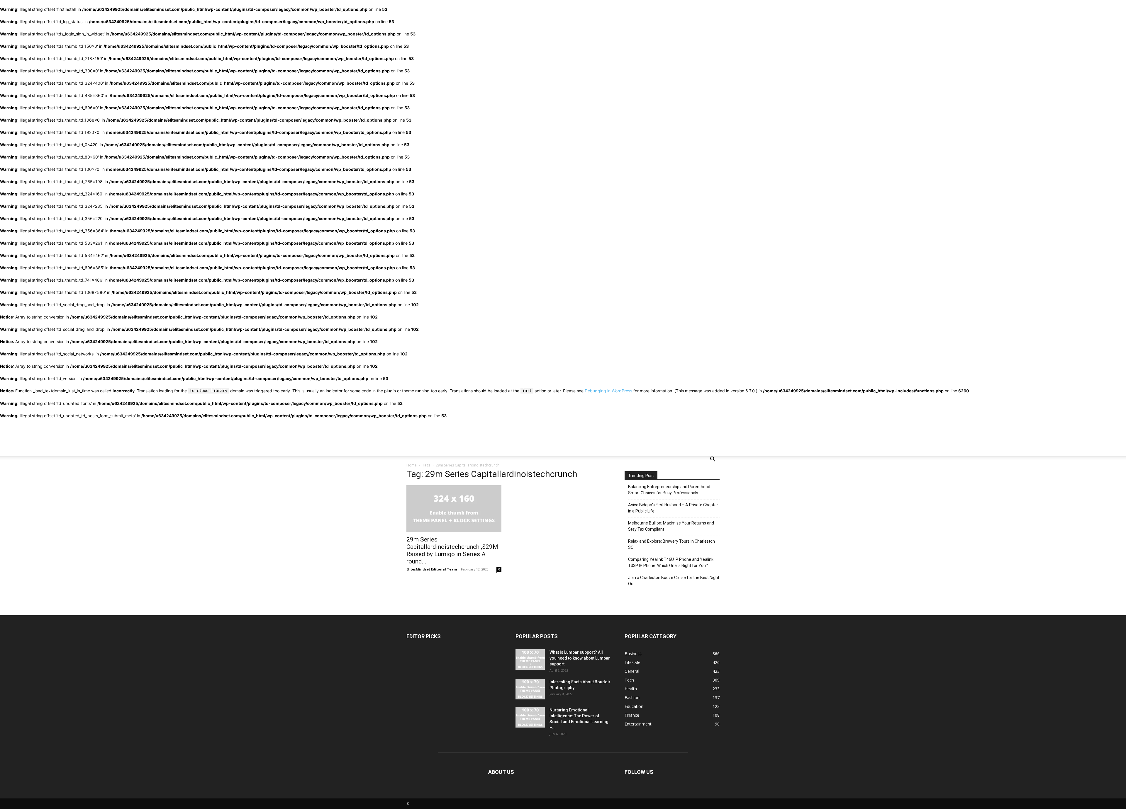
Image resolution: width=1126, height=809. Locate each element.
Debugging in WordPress (608, 390)
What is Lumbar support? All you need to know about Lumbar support (580, 658)
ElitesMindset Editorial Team (431, 569)
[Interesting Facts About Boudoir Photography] (530, 689)
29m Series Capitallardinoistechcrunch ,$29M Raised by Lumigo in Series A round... (452, 550)
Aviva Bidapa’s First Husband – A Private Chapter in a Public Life (673, 508)
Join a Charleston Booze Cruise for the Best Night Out (673, 580)
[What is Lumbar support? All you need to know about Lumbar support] (530, 659)
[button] (713, 460)
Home (411, 465)
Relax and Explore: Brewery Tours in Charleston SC (671, 544)
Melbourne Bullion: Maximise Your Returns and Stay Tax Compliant (671, 526)
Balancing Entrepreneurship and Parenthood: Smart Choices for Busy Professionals (669, 489)
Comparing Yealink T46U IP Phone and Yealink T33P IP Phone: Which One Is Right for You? (670, 562)
